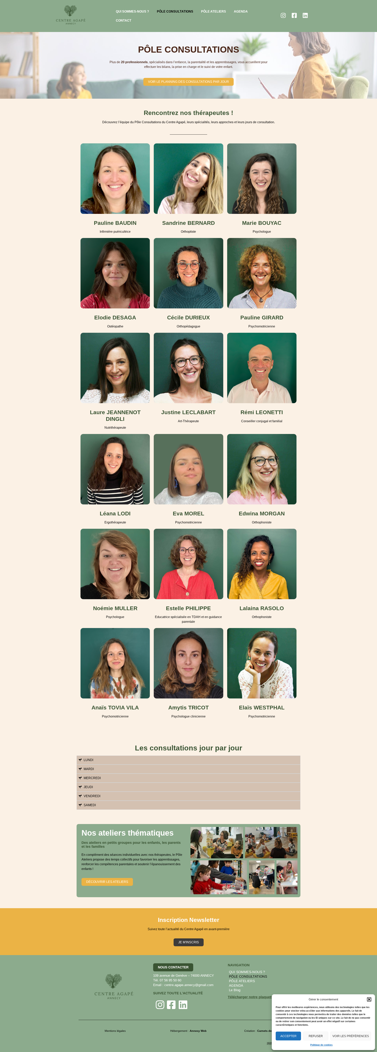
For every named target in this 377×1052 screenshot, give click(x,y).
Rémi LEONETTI (262, 412)
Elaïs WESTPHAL (262, 708)
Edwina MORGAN (262, 514)
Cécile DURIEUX (188, 318)
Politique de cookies (321, 1045)
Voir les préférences (350, 1036)
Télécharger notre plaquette (251, 997)
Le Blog (235, 990)
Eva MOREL (188, 514)
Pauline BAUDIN (115, 223)
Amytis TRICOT (188, 708)
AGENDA (241, 11)
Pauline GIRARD (261, 318)
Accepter (288, 1036)
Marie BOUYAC (261, 223)
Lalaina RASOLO (262, 608)
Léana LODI (115, 514)
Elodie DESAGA (115, 318)
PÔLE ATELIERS (213, 11)
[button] (369, 999)
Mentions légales (115, 1030)
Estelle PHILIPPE (188, 608)
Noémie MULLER (115, 608)
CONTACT (123, 20)
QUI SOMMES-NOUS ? (132, 11)
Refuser (316, 1036)
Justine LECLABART (188, 412)
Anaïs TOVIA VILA (115, 708)
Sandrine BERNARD (188, 223)
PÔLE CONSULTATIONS (175, 11)
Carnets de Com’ (268, 1030)
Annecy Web (198, 1030)
